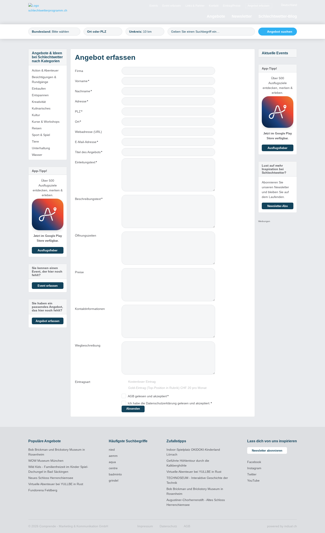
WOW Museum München (45, 460)
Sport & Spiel (41, 135)
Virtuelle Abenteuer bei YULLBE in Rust (55, 484)
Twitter (251, 474)
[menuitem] (153, 5)
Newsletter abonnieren (267, 450)
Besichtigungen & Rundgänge (44, 79)
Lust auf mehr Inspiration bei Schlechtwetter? (274, 169)
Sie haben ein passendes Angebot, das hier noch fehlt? (47, 306)
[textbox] (64, 31)
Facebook (254, 462)
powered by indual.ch (282, 526)
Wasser (37, 154)
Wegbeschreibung (87, 345)
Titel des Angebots (88, 153)
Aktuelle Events (275, 53)
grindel (113, 480)
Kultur (36, 115)
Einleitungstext (86, 163)
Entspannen (40, 95)
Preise (79, 272)
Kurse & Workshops (45, 121)
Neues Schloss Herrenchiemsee (50, 478)
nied (112, 449)
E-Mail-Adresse (86, 143)
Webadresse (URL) (88, 132)
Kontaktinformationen (90, 309)
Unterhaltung (41, 148)
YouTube (253, 480)
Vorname (82, 82)
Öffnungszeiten (85, 235)
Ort (82, 122)
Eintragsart (82, 382)
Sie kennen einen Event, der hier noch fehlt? (47, 271)
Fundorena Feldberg (42, 490)
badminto (115, 474)
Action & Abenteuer (45, 70)
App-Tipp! (39, 171)
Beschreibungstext (88, 200)
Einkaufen (39, 88)
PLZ (82, 112)
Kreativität (39, 102)
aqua (112, 462)
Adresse (82, 102)
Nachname (83, 92)
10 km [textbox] (147, 31)
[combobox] (54, 32)
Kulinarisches (41, 108)
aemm (113, 456)
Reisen (37, 128)
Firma (79, 71)
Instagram (254, 468)
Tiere (35, 141)
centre (113, 468)
